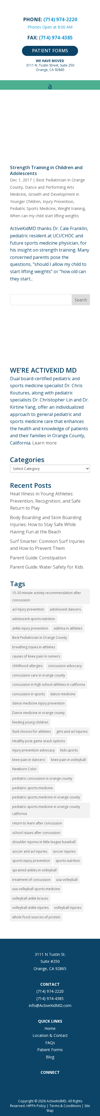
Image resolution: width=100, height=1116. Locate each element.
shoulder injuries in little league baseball (44, 842)
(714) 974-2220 (50, 991)
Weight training (71, 208)
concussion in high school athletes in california (48, 684)
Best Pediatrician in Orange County (39, 637)
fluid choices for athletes (31, 731)
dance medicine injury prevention (38, 703)
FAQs (50, 1042)
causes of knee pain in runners (36, 656)
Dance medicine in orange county (38, 712)
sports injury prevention (31, 860)
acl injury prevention (28, 609)
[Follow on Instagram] (38, 1083)
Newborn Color (24, 769)
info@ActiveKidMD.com (50, 1005)
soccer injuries (64, 851)
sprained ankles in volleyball (34, 870)
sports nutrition (68, 860)
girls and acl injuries (72, 731)
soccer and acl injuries (29, 851)
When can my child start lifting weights (44, 215)
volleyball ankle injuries (30, 907)
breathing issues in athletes (33, 647)
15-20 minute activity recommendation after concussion (46, 596)
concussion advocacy (65, 665)
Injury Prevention (58, 201)
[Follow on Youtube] (72, 1083)
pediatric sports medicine (32, 788)
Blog (50, 1057)
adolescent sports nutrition (33, 618)
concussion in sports (28, 694)
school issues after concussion (36, 832)
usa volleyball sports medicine (36, 888)
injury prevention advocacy (33, 750)
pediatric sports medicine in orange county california (46, 810)
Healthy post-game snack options (38, 741)
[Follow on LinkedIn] (61, 1083)
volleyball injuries (67, 907)
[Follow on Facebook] (27, 1083)
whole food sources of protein (36, 917)
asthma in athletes (68, 628)
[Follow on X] (50, 1083)
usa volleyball (67, 879)
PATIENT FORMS (50, 51)
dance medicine (62, 694)
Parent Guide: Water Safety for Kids (46, 567)
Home (50, 1028)
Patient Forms (50, 1049)
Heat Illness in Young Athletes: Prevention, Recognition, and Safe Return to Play (45, 501)
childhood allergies (27, 665)
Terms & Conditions (65, 1105)
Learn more (44, 443)
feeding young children (30, 722)
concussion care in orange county (38, 675)
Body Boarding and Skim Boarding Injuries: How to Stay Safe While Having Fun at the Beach (46, 524)
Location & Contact (50, 1035)
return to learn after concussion (37, 823)
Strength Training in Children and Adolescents (46, 170)
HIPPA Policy (36, 1105)
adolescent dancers (65, 609)
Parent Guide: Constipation (38, 558)
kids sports (69, 750)
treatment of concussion (31, 879)
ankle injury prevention (30, 628)
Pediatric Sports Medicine (33, 208)
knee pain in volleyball (68, 759)
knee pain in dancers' (29, 759)
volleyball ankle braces (30, 898)
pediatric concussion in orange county (42, 778)
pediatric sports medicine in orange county (46, 797)
